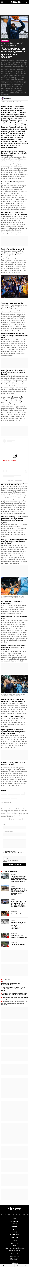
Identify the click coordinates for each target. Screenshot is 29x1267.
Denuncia (19, 819)
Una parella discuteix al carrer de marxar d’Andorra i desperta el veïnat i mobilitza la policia (13, 989)
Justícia (13, 886)
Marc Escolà (7, 98)
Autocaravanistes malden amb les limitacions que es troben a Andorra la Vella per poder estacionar (14, 1003)
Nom (4, 824)
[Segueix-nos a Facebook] (1, 1214)
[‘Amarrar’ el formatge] (5, 944)
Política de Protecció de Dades (14, 1248)
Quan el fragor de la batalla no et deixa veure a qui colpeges (14, 998)
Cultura (13, 920)
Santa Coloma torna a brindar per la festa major (19, 936)
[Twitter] (11, 1265)
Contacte (14, 1243)
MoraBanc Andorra (14, 793)
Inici (14, 1218)
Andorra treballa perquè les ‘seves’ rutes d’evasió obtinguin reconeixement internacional (18, 925)
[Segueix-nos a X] (5, 1214)
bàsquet (14, 797)
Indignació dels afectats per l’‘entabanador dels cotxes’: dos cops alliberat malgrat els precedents (19, 879)
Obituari (15, 1237)
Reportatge (14, 911)
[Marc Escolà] (2, 98)
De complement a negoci (18, 914)
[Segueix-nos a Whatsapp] (20, 1214)
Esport (13, 899)
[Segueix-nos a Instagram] (13, 1214)
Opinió (14, 1224)
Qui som (14, 1240)
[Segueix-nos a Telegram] (24, 1214)
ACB (23, 793)
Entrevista (5, 40)
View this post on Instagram (9, 460)
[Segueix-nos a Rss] (28, 1214)
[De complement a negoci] (5, 913)
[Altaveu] (16, 2)
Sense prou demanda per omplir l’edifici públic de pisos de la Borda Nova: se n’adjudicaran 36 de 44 (12, 983)
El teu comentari (7, 838)
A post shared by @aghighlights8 (14, 480)
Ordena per (17, 803)
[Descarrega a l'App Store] (15, 1263)
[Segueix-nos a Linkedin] (16, 1214)
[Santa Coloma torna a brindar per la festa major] (5, 935)
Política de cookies (14, 1250)
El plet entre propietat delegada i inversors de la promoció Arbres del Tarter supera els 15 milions (19, 892)
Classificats (14, 1234)
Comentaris (18, 101)
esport (4, 793)
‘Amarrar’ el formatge (18, 944)
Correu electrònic (8, 831)
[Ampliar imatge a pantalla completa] (25, 277)
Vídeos (14, 1232)
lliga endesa (5, 797)
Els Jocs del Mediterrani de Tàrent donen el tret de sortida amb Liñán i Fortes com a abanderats (18, 904)
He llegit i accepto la (13, 852)
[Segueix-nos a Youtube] (9, 1214)
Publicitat (14, 1245)
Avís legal (14, 1253)
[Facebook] (3, 1265)
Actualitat (14, 1221)
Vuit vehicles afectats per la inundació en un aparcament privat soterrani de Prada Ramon (14, 993)
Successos (13, 874)
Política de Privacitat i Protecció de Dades (13, 852)
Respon (12, 819)
